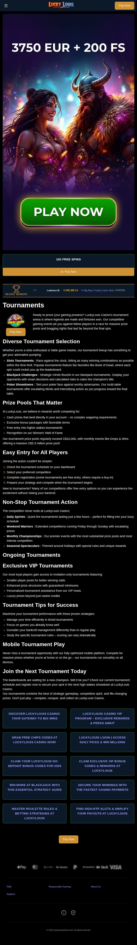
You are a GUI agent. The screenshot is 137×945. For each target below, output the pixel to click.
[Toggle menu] (6, 5)
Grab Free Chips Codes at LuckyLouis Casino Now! (34, 740)
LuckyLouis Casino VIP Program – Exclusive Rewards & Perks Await (102, 718)
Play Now (124, 5)
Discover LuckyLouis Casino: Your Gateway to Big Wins (34, 716)
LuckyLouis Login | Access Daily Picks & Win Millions (102, 740)
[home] (62, 9)
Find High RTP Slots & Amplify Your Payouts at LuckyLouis (102, 811)
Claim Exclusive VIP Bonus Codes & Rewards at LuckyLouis (102, 766)
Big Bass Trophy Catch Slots (90, 290)
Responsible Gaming (60, 886)
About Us (96, 886)
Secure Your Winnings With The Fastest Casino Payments (102, 787)
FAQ (9, 886)
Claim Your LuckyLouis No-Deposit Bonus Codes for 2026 (34, 764)
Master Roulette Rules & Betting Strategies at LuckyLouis (34, 813)
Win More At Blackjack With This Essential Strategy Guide (35, 787)
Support (11, 894)
